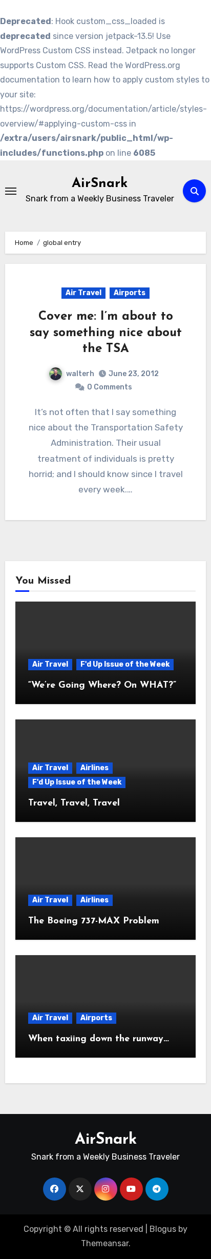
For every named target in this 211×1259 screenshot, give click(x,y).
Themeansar (105, 1243)
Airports (129, 292)
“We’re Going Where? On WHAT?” (102, 685)
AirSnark (100, 184)
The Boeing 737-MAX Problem (93, 921)
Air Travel (83, 292)
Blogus (163, 1229)
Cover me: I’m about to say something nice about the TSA (106, 333)
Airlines (94, 767)
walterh (80, 373)
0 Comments (109, 387)
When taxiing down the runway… (98, 1039)
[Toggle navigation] (10, 191)
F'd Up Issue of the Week (125, 664)
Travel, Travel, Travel (74, 803)
